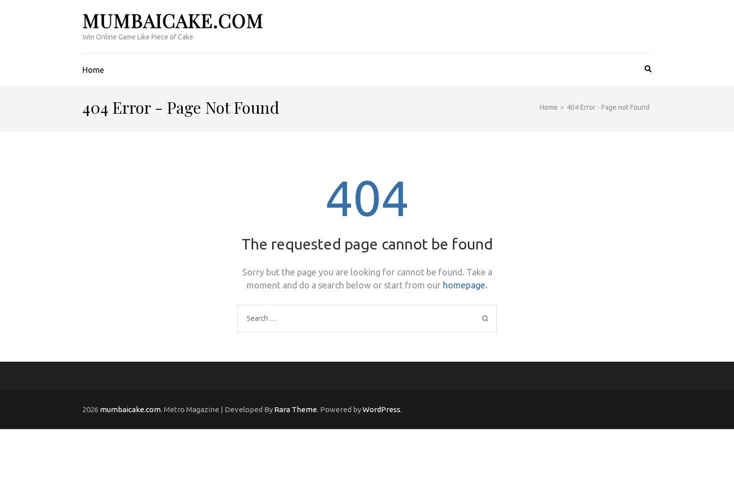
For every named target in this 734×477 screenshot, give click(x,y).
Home (93, 69)
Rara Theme (295, 409)
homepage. (465, 285)
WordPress (381, 409)
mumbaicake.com (173, 20)
